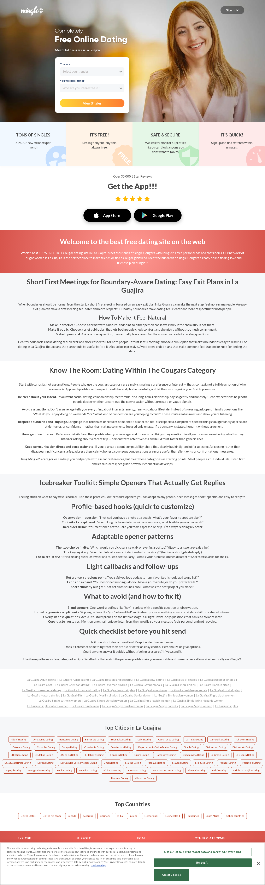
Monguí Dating (228, 762)
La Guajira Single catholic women (60, 700)
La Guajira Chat (42, 685)
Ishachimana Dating (193, 754)
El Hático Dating (19, 754)
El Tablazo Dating (94, 754)
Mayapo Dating (180, 762)
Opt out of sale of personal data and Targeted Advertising (202, 851)
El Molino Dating (44, 754)
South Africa (212, 815)
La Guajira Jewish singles (119, 690)
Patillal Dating (64, 770)
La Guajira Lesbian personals (189, 690)
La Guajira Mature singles (44, 695)
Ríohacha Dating (137, 770)
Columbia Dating (46, 747)
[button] (232, 10)
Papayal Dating (13, 770)
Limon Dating (111, 762)
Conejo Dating (69, 747)
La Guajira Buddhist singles (217, 679)
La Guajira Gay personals (146, 685)
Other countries (235, 815)
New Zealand (172, 815)
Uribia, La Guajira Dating (246, 770)
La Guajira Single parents (162, 706)
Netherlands (152, 815)
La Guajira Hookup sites (214, 685)
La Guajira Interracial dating (82, 690)
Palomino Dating (251, 762)
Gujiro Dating (141, 754)
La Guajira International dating (41, 690)
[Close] (258, 863)
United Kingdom (52, 815)
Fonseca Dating (118, 754)
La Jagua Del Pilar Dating (18, 762)
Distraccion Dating (216, 747)
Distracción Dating (242, 747)
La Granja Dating (220, 754)
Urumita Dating (119, 778)
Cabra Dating (144, 739)
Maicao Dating (133, 762)
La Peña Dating (45, 762)
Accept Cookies (171, 874)
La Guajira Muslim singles (102, 695)
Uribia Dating (219, 770)
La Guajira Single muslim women (122, 706)
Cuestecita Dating (94, 747)
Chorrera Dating (245, 739)
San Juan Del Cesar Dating (167, 770)
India (120, 815)
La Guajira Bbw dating (150, 679)
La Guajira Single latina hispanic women (198, 700)
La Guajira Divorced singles (110, 685)
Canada (72, 815)
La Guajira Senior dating (136, 695)
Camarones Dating (168, 739)
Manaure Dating (156, 762)
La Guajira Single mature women (48, 706)
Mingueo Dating (204, 762)
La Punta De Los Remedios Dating (78, 762)
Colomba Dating (21, 747)
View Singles (92, 103)
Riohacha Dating (112, 770)
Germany (105, 815)
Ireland (133, 815)
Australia (88, 815)
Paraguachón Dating (39, 770)
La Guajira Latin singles (152, 690)
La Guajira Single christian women (105, 700)
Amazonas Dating (43, 739)
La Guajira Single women (196, 706)
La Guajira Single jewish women (150, 700)
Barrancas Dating (94, 739)
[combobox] (92, 71)
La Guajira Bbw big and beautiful (112, 679)
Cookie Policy (98, 865)
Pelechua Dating (88, 770)
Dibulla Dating (191, 747)
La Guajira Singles (226, 706)
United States (28, 815)
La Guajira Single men (85, 706)
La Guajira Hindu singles (180, 685)
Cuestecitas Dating (121, 747)
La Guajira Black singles (182, 679)
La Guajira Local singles (225, 690)
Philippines (193, 815)
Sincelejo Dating (196, 770)
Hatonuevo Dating (166, 754)
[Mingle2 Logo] (32, 10)
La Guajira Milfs (73, 695)
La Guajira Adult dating (41, 679)
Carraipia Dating (194, 739)
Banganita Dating (68, 739)
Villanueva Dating (144, 778)
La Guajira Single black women (215, 695)
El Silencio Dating (69, 754)
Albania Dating (18, 739)
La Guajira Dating (245, 754)
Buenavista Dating (120, 739)
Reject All (202, 862)
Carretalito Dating (219, 739)
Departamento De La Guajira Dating (157, 747)
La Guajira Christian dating (72, 685)
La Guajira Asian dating (74, 679)
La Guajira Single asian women (173, 695)
